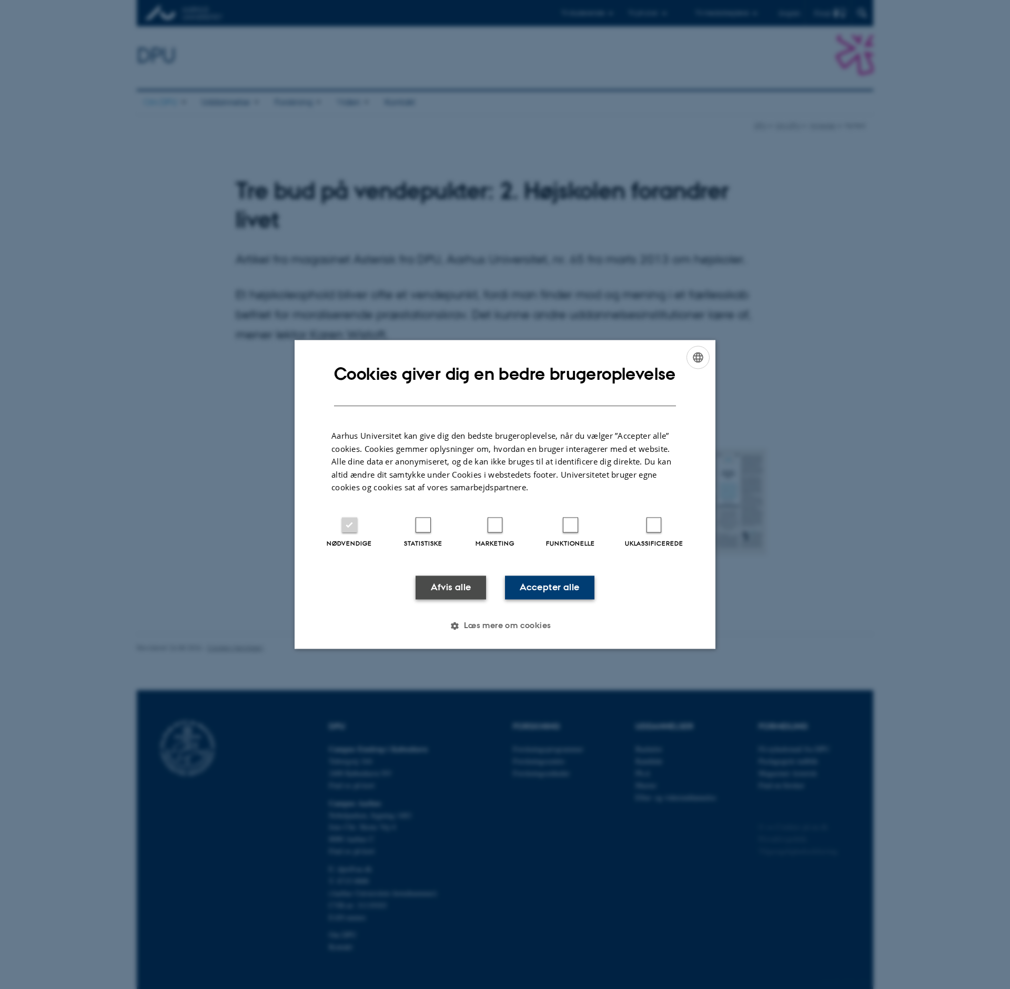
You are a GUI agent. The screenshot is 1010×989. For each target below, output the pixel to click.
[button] (505, 626)
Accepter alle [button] (549, 587)
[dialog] (505, 494)
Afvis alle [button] (451, 587)
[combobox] (698, 357)
